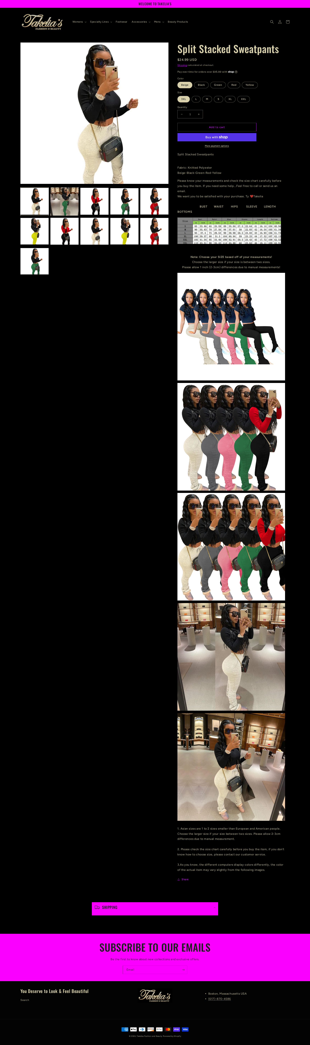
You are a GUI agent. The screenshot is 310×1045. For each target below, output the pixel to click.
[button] (79, 22)
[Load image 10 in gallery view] (154, 231)
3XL (183, 99)
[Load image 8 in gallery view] (94, 231)
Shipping (182, 65)
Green (218, 84)
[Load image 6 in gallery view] (34, 231)
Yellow (250, 84)
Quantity (182, 107)
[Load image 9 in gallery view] (124, 231)
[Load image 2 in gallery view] (64, 201)
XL (230, 99)
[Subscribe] (183, 970)
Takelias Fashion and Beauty (149, 1036)
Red (233, 84)
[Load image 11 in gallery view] (34, 261)
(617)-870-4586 (219, 999)
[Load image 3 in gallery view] (94, 201)
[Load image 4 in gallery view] (124, 201)
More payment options (217, 146)
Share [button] (185, 879)
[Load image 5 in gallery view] (154, 201)
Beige (185, 84)
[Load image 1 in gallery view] (34, 201)
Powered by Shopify (172, 1036)
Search (24, 1000)
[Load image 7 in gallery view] (64, 231)
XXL (243, 99)
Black (201, 84)
